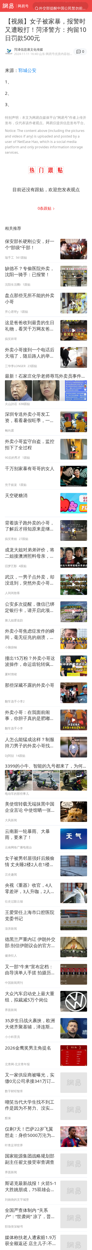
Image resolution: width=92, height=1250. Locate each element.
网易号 (23, 5)
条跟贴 (45, 208)
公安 (31, 70)
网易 (8, 6)
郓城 (22, 70)
